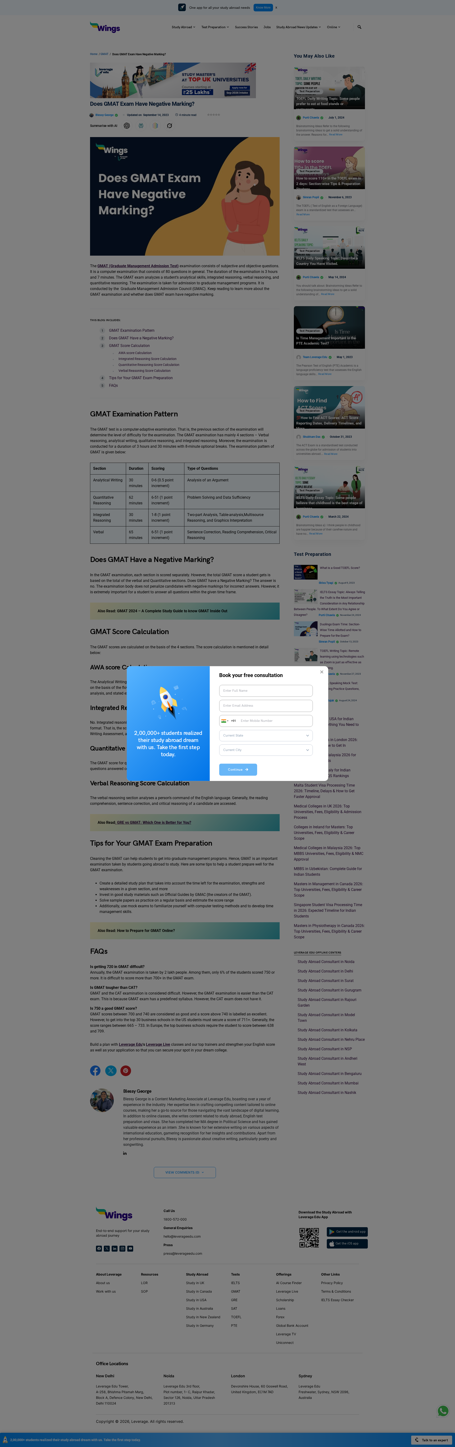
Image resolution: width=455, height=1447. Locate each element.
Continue (236, 770)
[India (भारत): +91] (224, 721)
